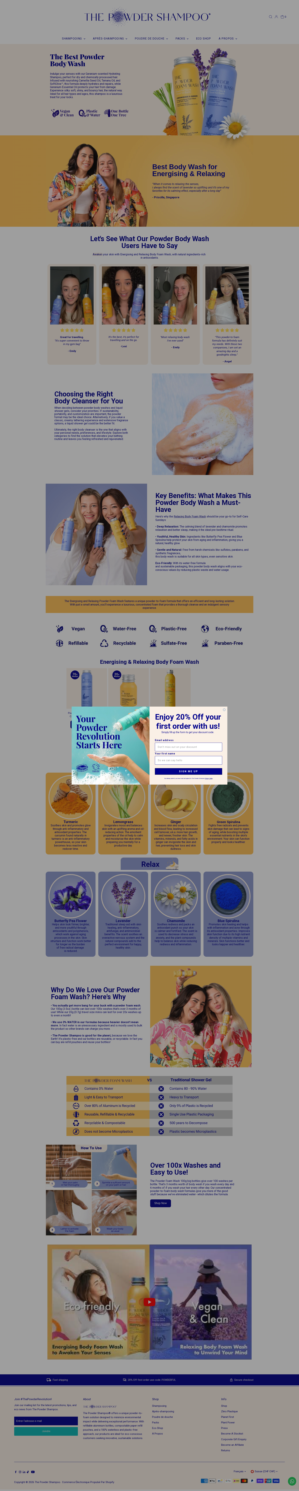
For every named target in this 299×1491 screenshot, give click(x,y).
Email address (164, 740)
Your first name (165, 753)
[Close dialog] (224, 709)
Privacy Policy (209, 778)
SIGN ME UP (188, 771)
